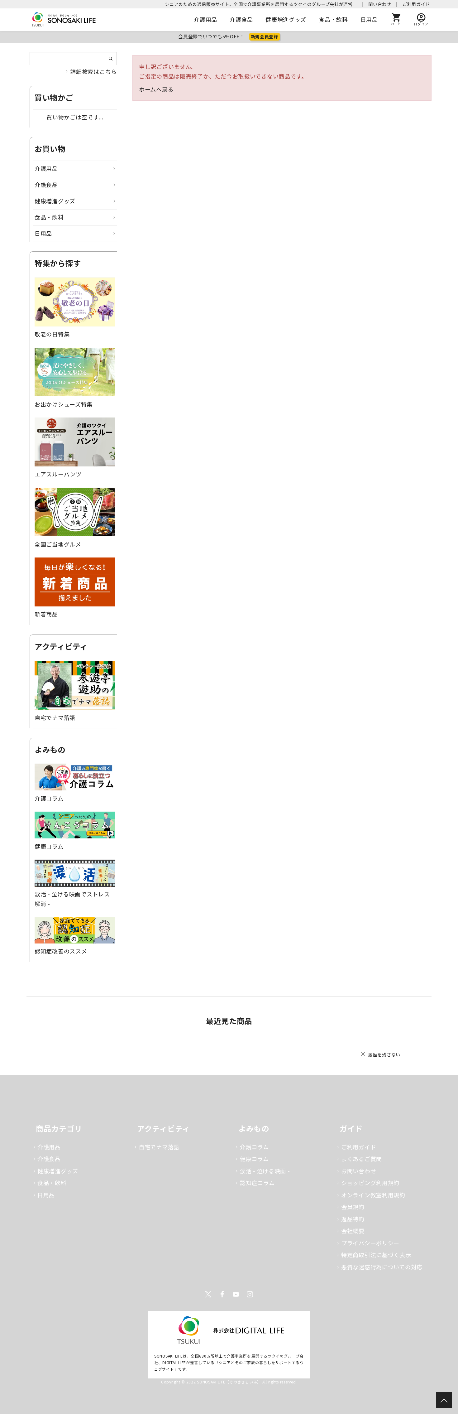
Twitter (208, 1294)
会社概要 (353, 1231)
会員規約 (353, 1207)
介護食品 (241, 19)
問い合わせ (379, 4)
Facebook (222, 1294)
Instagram (250, 1294)
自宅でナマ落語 (159, 1147)
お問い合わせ (358, 1171)
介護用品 (205, 19)
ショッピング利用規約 (370, 1183)
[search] (113, 58)
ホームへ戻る (156, 89)
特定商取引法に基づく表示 (376, 1255)
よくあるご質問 (361, 1159)
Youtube (236, 1294)
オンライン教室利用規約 (373, 1195)
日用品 (369, 19)
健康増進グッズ (285, 19)
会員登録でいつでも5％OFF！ (211, 36)
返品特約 (353, 1219)
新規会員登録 (264, 36)
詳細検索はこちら (93, 71)
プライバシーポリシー (370, 1243)
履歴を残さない (384, 1054)
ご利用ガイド (416, 4)
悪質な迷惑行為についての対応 (381, 1267)
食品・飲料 (333, 19)
